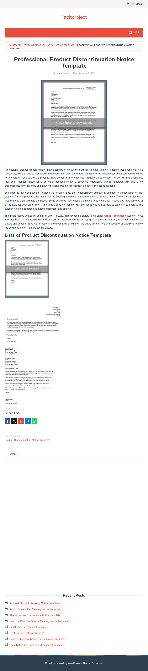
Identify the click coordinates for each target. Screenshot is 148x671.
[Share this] (7, 421)
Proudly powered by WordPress (62, 663)
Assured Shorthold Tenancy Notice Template (34, 603)
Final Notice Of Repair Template (27, 633)
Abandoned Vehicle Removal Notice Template (34, 615)
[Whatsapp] (34, 421)
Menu (138, 4)
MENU (136, 32)
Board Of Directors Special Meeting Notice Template (38, 621)
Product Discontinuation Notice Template (27, 438)
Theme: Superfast (93, 663)
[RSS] (128, 4)
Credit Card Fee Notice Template (27, 627)
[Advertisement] (33, 528)
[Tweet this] (14, 421)
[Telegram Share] (28, 421)
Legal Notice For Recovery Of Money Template (35, 645)
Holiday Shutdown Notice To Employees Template (37, 639)
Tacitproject (74, 17)
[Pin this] (21, 421)
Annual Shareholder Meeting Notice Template (34, 609)
